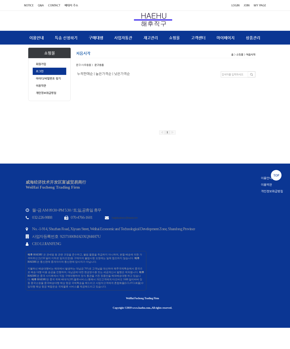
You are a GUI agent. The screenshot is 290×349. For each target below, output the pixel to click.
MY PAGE (260, 5)
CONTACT (54, 5)
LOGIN (235, 5)
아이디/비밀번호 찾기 (48, 78)
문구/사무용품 (83, 64)
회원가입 (41, 64)
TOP (276, 175)
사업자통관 (123, 37)
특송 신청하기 (66, 37)
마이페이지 (226, 37)
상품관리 (253, 37)
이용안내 (36, 37)
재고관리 (151, 37)
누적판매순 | (86, 74)
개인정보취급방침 (46, 92)
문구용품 (99, 64)
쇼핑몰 (174, 37)
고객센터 (198, 37)
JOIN (246, 5)
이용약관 (41, 85)
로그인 (40, 71)
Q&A (41, 5)
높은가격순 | (105, 74)
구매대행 (96, 37)
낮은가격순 (122, 74)
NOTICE (29, 5)
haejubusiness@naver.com (125, 217)
